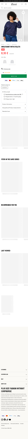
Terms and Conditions (14, 423)
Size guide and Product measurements (11, 107)
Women (2, 44)
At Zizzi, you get (6, 91)
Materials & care (6, 111)
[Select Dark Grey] (4, 61)
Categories (3, 369)
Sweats (8, 44)
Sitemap (3, 425)
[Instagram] (2, 419)
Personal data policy (5, 423)
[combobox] (14, 7)
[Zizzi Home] (14, 4)
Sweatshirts (14, 44)
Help (2, 379)
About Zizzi (3, 383)
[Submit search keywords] (2, 8)
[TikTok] (7, 419)
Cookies (21, 423)
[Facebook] (5, 419)
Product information (7, 104)
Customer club (4, 374)
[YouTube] (10, 419)
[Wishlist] (23, 12)
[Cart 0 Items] (26, 4)
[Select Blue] (12, 61)
